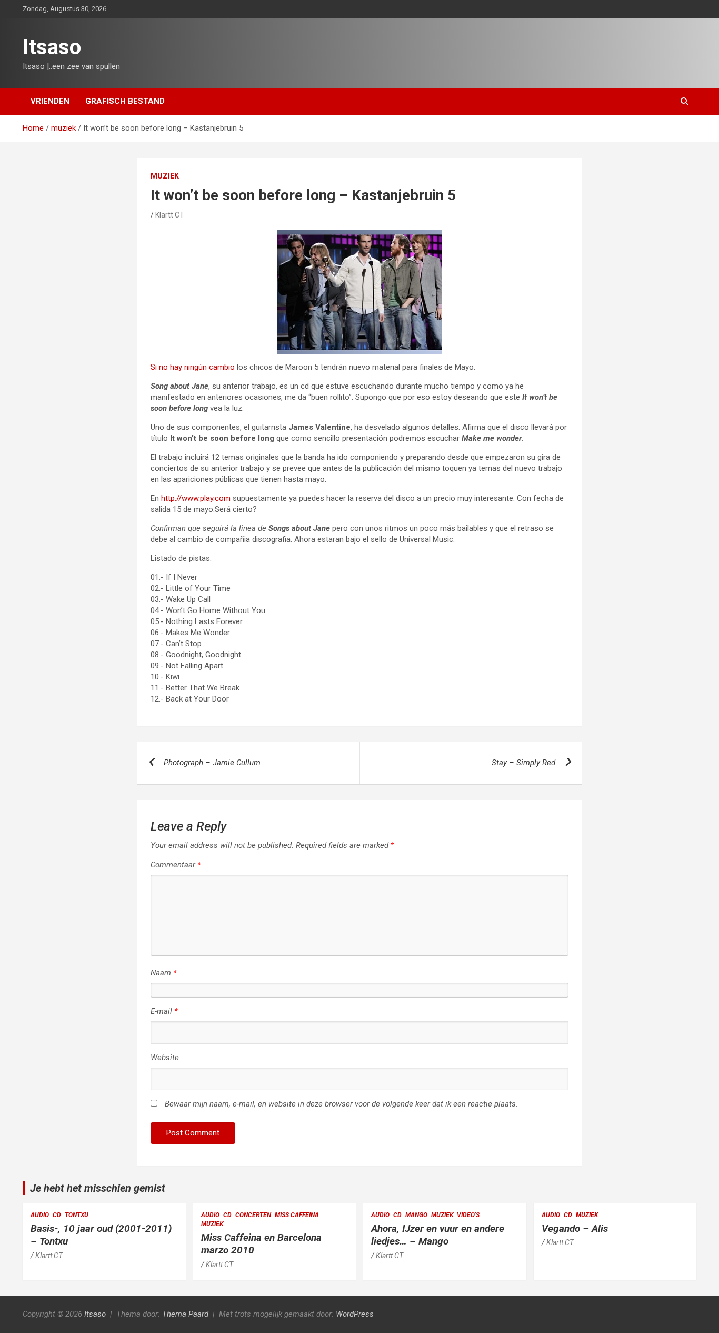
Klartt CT (169, 215)
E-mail (164, 1011)
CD (57, 1215)
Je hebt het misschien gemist (97, 1188)
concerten (253, 1215)
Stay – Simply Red (523, 762)
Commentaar (176, 865)
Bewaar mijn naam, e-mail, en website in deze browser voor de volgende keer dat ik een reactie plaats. (341, 1104)
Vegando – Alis (575, 1228)
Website (165, 1057)
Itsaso (52, 47)
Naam (163, 972)
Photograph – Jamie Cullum (212, 762)
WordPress (355, 1314)
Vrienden (50, 101)
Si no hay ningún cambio (193, 367)
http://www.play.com (196, 498)
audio (40, 1215)
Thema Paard (185, 1314)
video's (468, 1215)
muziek (165, 176)
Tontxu (76, 1215)
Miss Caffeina (297, 1215)
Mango (416, 1215)
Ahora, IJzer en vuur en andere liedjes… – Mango (437, 1235)
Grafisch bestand (125, 101)
